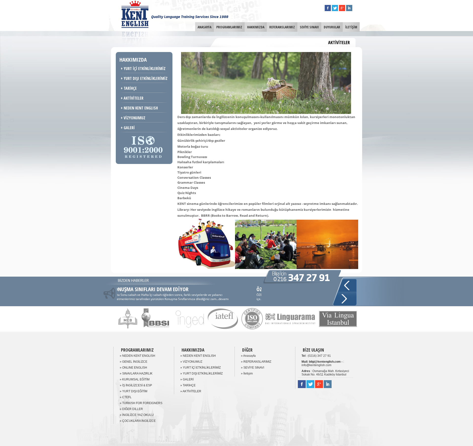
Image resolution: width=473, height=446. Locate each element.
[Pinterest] (342, 9)
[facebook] (328, 9)
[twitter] (335, 9)
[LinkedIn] (349, 9)
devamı (128, 299)
